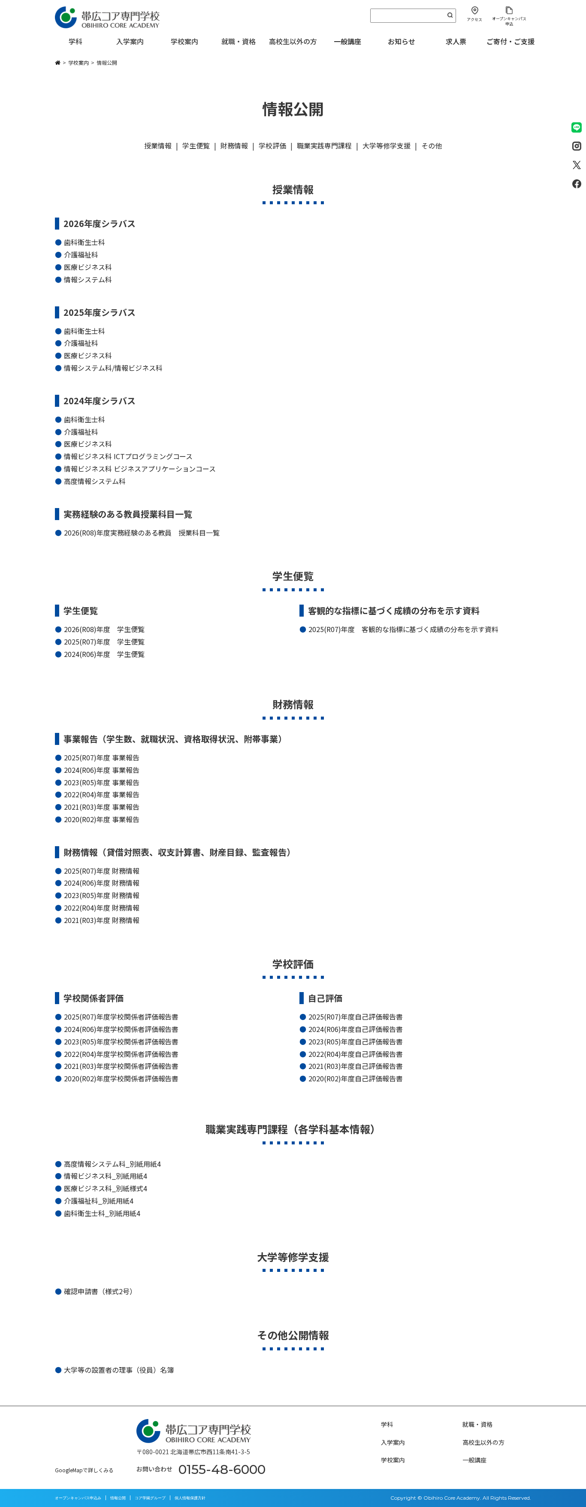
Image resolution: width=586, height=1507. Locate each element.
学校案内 (393, 1460)
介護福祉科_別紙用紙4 (98, 1200)
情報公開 (118, 1497)
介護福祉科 (81, 254)
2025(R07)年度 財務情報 (101, 870)
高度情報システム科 (95, 481)
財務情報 (234, 145)
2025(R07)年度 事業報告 (101, 757)
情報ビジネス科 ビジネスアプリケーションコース (140, 468)
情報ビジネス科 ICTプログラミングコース (128, 456)
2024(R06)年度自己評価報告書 (355, 1029)
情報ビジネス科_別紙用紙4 (105, 1176)
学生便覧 (196, 145)
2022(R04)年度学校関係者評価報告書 (121, 1054)
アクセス (474, 19)
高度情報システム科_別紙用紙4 (112, 1164)
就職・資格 (477, 1424)
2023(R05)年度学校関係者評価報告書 (121, 1041)
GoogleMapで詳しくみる (84, 1470)
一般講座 (347, 41)
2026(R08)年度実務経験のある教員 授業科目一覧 (142, 532)
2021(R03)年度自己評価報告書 (355, 1066)
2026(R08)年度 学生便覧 (104, 629)
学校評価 (272, 145)
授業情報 (158, 145)
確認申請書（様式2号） (100, 1291)
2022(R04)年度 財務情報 (101, 907)
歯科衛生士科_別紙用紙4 (102, 1213)
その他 (431, 145)
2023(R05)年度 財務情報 (101, 895)
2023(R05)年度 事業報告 (101, 782)
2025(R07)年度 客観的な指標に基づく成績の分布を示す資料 (403, 629)
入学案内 (393, 1442)
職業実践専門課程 (324, 145)
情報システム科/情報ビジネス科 (113, 368)
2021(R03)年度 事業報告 (101, 807)
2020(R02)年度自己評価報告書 (355, 1078)
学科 (387, 1424)
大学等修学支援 (386, 145)
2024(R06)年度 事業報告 (101, 770)
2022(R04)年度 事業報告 (101, 794)
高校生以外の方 (483, 1442)
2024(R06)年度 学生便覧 (104, 654)
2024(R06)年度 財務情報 (101, 883)
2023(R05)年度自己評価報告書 (355, 1041)
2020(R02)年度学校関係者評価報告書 (121, 1078)
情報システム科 (88, 279)
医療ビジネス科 (88, 267)
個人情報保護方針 (190, 1497)
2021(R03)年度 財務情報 (101, 920)
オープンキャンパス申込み (78, 1497)
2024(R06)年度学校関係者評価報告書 (121, 1029)
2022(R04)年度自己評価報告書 (355, 1054)
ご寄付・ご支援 (510, 41)
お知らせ (401, 41)
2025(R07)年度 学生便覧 (104, 641)
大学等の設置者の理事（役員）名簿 (119, 1370)
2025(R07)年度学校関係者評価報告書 (121, 1016)
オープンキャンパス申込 (509, 21)
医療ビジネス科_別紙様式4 (105, 1188)
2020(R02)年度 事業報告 (101, 819)
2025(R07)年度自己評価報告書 (355, 1016)
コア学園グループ (150, 1497)
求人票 (456, 41)
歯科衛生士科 (84, 242)
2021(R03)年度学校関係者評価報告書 (121, 1066)
